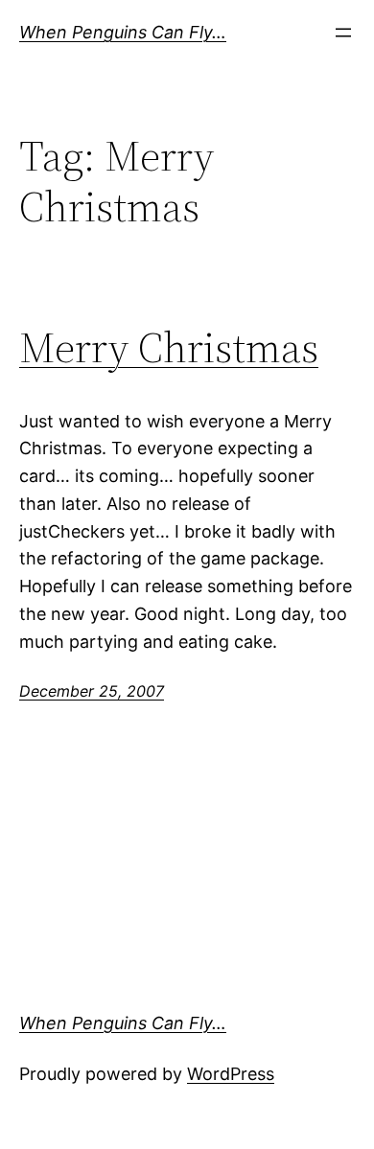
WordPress (230, 1074)
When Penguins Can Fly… (122, 32)
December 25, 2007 (91, 691)
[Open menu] (343, 32)
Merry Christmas (168, 348)
